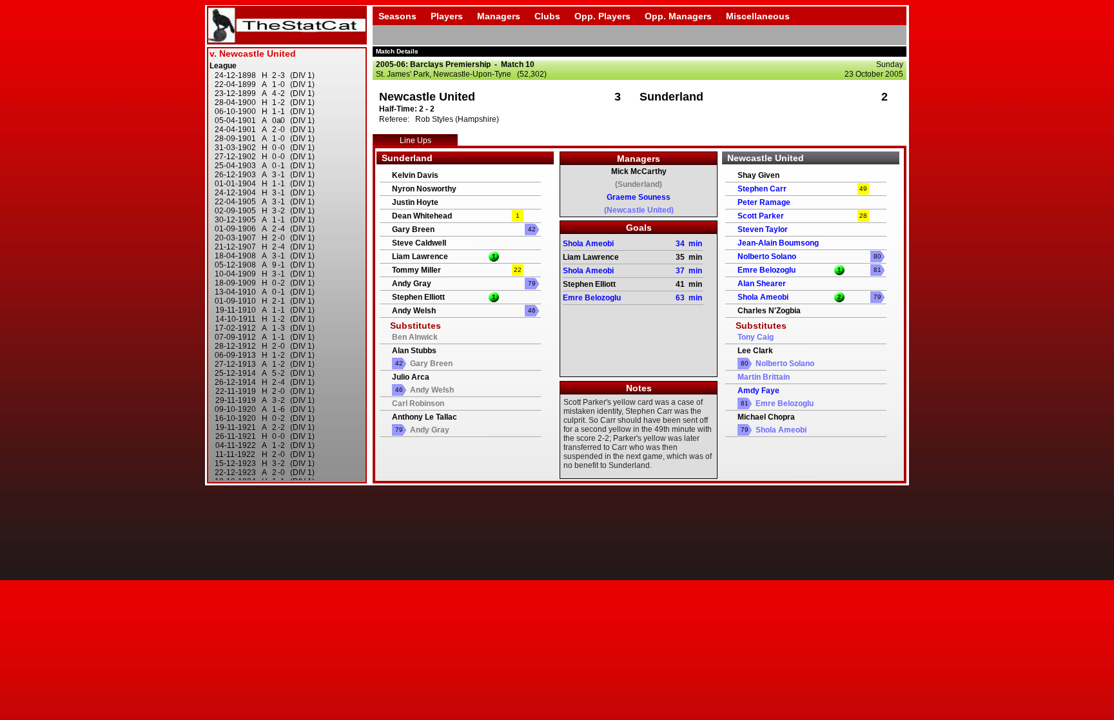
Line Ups (415, 140)
